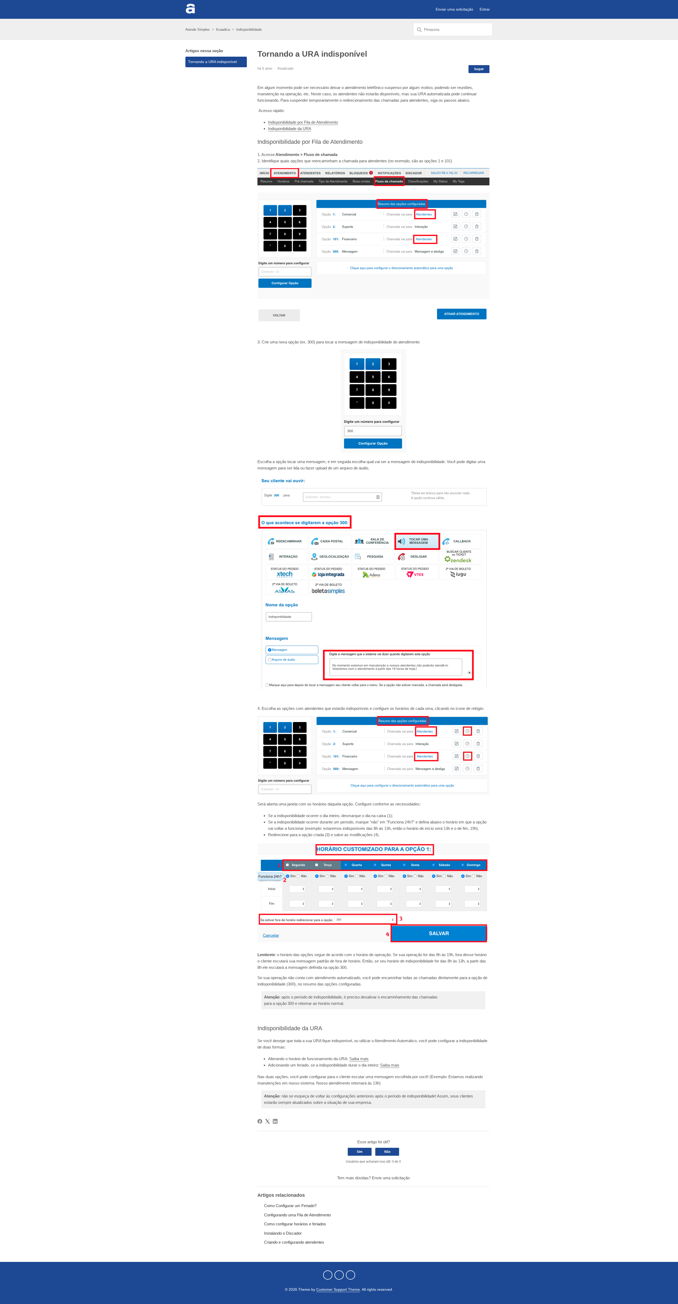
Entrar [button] (485, 9)
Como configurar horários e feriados (295, 1224)
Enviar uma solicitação (454, 9)
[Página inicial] (190, 12)
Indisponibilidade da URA (289, 128)
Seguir (479, 69)
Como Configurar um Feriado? (290, 1205)
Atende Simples (197, 30)
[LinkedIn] (275, 1121)
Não (387, 1152)
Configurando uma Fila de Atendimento (297, 1215)
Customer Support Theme (338, 1290)
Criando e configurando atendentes (294, 1242)
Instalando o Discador (283, 1233)
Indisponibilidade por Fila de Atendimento (303, 122)
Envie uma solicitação (391, 1178)
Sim (360, 1152)
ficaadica (223, 30)
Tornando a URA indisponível (212, 62)
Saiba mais (359, 1058)
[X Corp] (267, 1121)
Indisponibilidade (249, 30)
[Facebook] (259, 1121)
